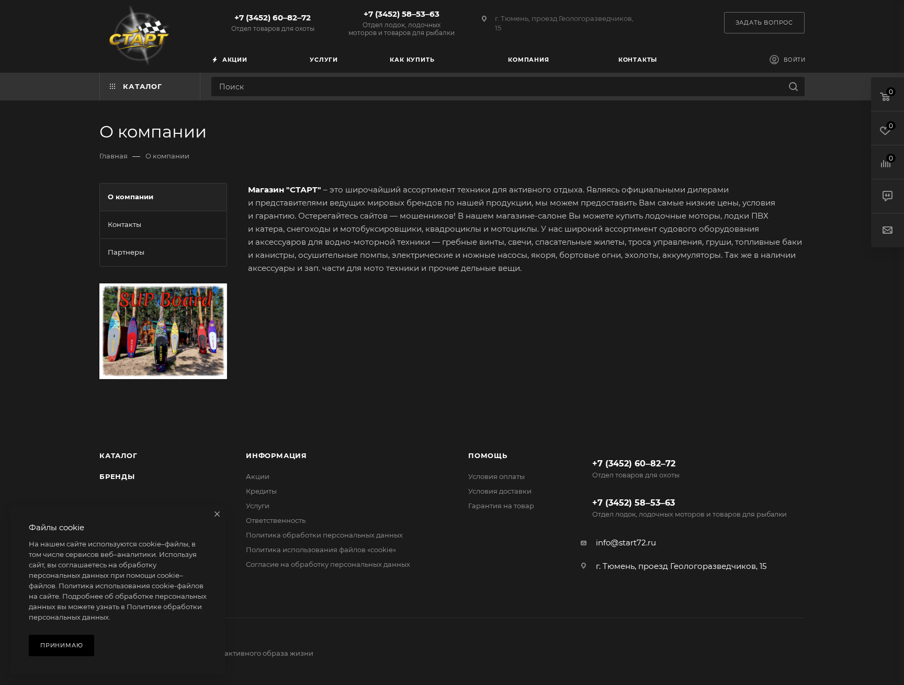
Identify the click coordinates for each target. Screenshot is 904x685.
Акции (257, 476)
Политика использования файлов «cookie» (321, 549)
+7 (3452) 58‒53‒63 (401, 23)
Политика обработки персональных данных (324, 535)
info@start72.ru (626, 542)
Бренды (117, 476)
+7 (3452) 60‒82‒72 (272, 22)
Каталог (118, 455)
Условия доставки (500, 491)
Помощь (487, 455)
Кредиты (261, 491)
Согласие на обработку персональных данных (328, 564)
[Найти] (793, 86)
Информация (276, 455)
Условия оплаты (496, 476)
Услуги (257, 505)
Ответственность (276, 520)
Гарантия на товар (501, 505)
